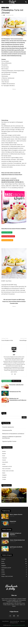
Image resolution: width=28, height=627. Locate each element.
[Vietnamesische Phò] (5, 393)
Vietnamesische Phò (15, 391)
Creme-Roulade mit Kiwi (7, 340)
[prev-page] (2, 405)
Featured (4, 458)
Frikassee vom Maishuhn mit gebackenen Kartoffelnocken (11, 437)
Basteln (4, 453)
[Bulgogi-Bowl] (5, 523)
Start (2, 5)
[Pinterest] (17, 616)
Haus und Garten (6, 468)
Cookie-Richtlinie (5, 621)
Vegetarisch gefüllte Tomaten (9, 441)
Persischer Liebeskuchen (16, 384)
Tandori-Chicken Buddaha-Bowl (17, 540)
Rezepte (6, 5)
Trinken (4, 479)
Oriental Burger (23, 340)
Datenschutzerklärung (14, 621)
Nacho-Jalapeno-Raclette (16, 514)
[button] (2, 2)
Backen (10, 5)
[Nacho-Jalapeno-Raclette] (5, 516)
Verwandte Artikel (6, 381)
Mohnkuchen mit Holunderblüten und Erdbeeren (13, 433)
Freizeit (4, 460)
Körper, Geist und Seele (8, 470)
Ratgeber (4, 475)
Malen (3, 473)
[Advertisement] (14, 104)
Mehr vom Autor (16, 381)
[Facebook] (12, 374)
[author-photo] (14, 352)
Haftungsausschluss (14, 622)
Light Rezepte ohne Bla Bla (16, 547)
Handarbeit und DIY (7, 466)
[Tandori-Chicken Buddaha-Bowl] (5, 541)
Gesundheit (5, 462)
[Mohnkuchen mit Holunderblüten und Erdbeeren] (5, 400)
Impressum (22, 621)
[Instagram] (15, 374)
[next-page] (5, 405)
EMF (4, 15)
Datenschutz (19, 625)
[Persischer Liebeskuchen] (5, 386)
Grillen (4, 464)
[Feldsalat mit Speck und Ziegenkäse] (5, 535)
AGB (24, 625)
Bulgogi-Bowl (13, 521)
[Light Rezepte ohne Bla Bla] (5, 548)
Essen (3, 455)
